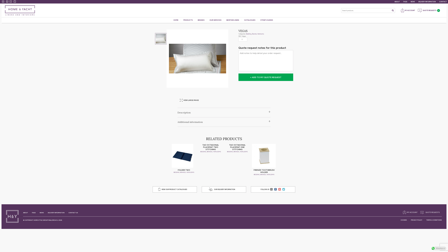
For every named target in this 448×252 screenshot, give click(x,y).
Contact (443, 2)
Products (188, 20)
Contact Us (73, 212)
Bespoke (232, 20)
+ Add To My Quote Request (265, 77)
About (397, 2)
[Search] (393, 10)
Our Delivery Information (224, 189)
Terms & (434, 220)
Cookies (404, 220)
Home (175, 20)
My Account (410, 10)
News (413, 2)
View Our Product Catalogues (174, 189)
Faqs (405, 2)
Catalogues (249, 20)
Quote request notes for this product (262, 47)
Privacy (416, 220)
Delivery (427, 2)
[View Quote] (430, 212)
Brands (201, 20)
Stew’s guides (266, 20)
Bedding (248, 34)
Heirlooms (260, 34)
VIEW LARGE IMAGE (191, 100)
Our (215, 20)
